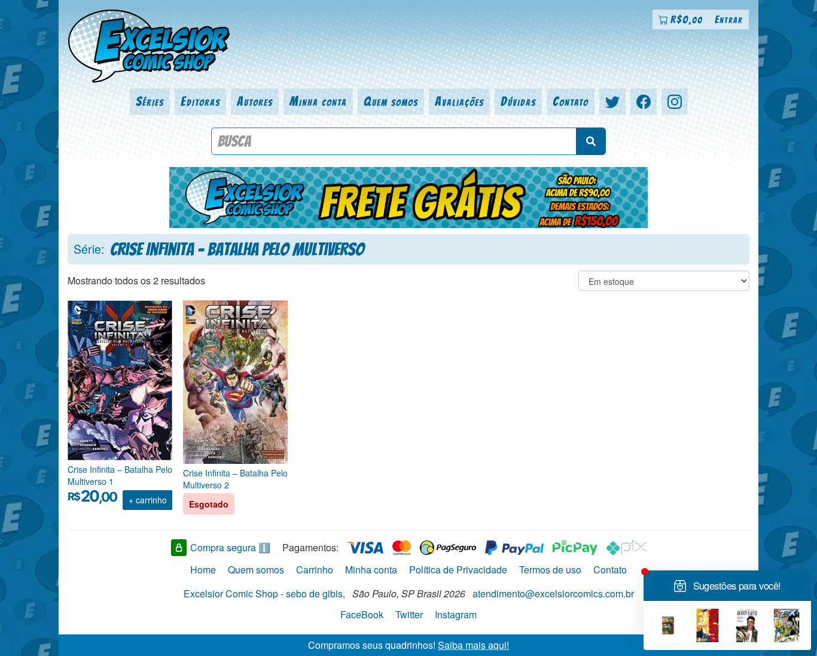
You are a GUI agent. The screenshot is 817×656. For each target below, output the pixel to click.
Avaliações (459, 101)
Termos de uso (550, 569)
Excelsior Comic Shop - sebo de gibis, (264, 593)
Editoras (200, 101)
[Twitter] (612, 102)
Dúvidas (518, 101)
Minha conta (318, 101)
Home (203, 569)
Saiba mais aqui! (473, 645)
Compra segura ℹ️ (230, 547)
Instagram (456, 614)
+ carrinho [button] (148, 500)
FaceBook (361, 614)
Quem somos (391, 101)
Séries (150, 101)
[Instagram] (674, 102)
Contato (571, 101)
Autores (255, 101)
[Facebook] (643, 102)
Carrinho (314, 569)
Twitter (409, 614)
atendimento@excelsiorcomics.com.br (553, 593)
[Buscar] (591, 141)
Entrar (729, 19)
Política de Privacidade (458, 569)
